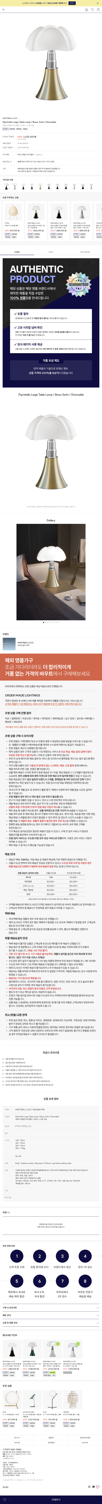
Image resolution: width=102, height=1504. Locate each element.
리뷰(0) (51, 252)
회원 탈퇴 (5, 1487)
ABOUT (17, 1438)
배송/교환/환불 (85, 252)
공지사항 (17, 1443)
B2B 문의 (85, 1443)
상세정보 (17, 252)
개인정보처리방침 (85, 1438)
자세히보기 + (39, 154)
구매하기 (55, 1499)
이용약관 (51, 1438)
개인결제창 (51, 1443)
